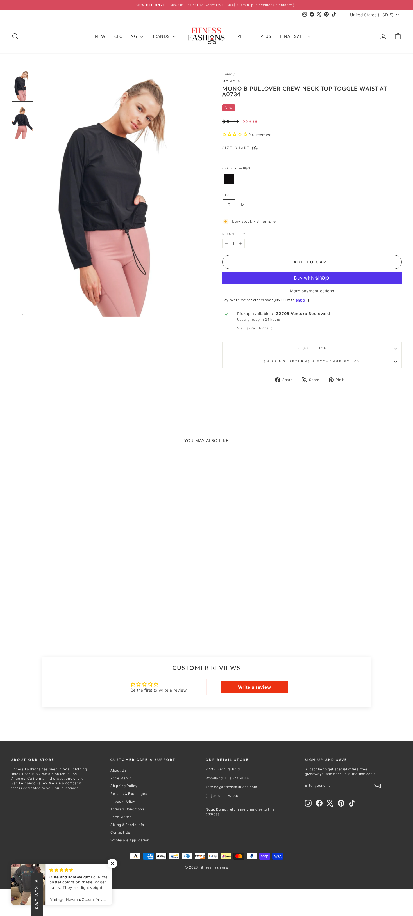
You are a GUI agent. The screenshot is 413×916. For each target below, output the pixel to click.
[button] (235, 134)
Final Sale (293, 36)
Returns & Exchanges (128, 793)
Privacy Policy (122, 801)
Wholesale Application (129, 840)
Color (236, 168)
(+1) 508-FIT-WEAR (222, 796)
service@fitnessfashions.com (231, 787)
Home (227, 74)
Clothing (126, 36)
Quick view (57, 590)
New (100, 36)
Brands (161, 36)
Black (229, 179)
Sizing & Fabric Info (127, 825)
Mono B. (232, 81)
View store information (256, 328)
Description (312, 348)
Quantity (234, 234)
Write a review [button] (254, 687)
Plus (265, 36)
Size (227, 195)
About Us (118, 770)
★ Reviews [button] (37, 894)
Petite (244, 36)
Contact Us (120, 832)
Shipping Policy (124, 786)
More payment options (312, 290)
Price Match (120, 778)
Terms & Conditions (127, 809)
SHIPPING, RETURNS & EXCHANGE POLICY (312, 361)
